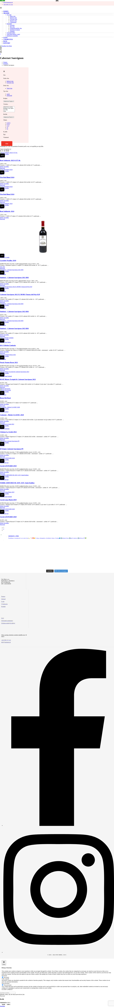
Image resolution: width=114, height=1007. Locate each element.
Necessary (6, 977)
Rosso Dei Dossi (5, 398)
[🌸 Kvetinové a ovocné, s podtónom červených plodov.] (103, 550)
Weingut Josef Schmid (6, 376)
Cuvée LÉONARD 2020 (8, 517)
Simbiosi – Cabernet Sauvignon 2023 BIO (14, 311)
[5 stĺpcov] (8, 151)
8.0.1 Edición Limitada (8, 345)
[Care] (9, 111)
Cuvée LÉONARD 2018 (8, 466)
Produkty (5, 63)
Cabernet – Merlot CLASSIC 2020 (12, 415)
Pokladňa (2, 1006)
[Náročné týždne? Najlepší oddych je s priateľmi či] (80, 550)
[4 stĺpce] (6, 151)
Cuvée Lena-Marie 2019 (8, 500)
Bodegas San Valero (5, 342)
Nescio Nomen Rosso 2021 (9, 362)
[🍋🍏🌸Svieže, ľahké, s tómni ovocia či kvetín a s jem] (11, 553)
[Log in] (1, 48)
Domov (5, 62)
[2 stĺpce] (3, 151)
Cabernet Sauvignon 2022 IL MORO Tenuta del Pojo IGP (20, 294)
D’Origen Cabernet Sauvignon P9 (11, 449)
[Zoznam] (1, 151)
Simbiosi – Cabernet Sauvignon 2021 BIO (14, 277)
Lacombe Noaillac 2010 (8, 260)
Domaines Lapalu (4, 257)
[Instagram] (58, 952)
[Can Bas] (9, 110)
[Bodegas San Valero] (9, 108)
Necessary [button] (4, 975)
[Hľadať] (57, 50)
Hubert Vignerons (4, 428)
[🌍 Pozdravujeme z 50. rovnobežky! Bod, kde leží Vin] (34, 555)
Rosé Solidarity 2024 (7, 211)
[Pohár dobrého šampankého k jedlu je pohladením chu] (57, 555)
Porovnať (2, 168)
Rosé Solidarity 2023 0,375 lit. (10, 160)
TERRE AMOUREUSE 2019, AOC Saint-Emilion (17, 483)
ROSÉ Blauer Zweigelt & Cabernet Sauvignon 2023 (18, 379)
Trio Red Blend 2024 (7, 177)
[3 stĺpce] (5, 151)
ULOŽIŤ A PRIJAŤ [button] (7, 989)
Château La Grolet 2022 (8, 432)
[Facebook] (58, 825)
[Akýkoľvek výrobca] (9, 107)
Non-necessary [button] (6, 983)
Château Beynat (4, 462)
